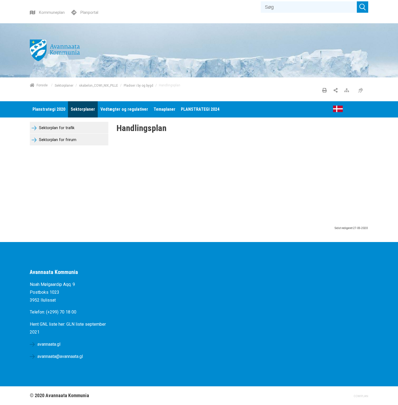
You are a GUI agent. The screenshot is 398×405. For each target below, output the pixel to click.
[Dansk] (338, 110)
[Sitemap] (348, 90)
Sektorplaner (64, 85)
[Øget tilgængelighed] (361, 90)
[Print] (324, 90)
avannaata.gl (48, 344)
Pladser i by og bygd (138, 85)
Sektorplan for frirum (57, 140)
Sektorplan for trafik (56, 128)
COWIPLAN (361, 396)
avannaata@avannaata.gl (60, 356)
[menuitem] (49, 109)
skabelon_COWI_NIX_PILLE (98, 85)
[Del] (336, 90)
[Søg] (362, 7)
